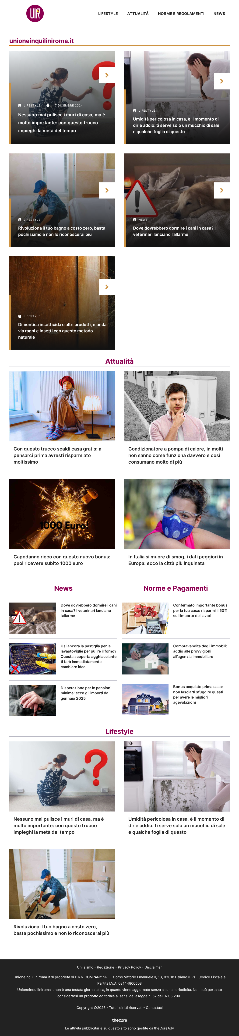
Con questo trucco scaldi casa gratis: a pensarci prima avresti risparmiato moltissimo (57, 455)
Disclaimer (153, 967)
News (219, 13)
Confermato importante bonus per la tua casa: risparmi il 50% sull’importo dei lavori (200, 610)
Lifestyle (108, 13)
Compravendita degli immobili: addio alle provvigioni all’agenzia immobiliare (200, 651)
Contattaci (154, 1007)
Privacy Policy (129, 967)
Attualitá (138, 13)
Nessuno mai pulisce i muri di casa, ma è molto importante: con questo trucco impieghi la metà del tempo (61, 122)
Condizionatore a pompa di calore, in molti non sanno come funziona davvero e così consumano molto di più (175, 455)
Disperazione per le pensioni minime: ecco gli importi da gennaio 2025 (86, 693)
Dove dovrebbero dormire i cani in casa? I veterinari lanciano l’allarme (89, 610)
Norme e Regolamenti (181, 13)
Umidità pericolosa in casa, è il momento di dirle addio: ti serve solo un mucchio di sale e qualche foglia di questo (176, 125)
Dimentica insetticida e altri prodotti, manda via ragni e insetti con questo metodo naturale (62, 331)
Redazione (105, 967)
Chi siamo (85, 967)
